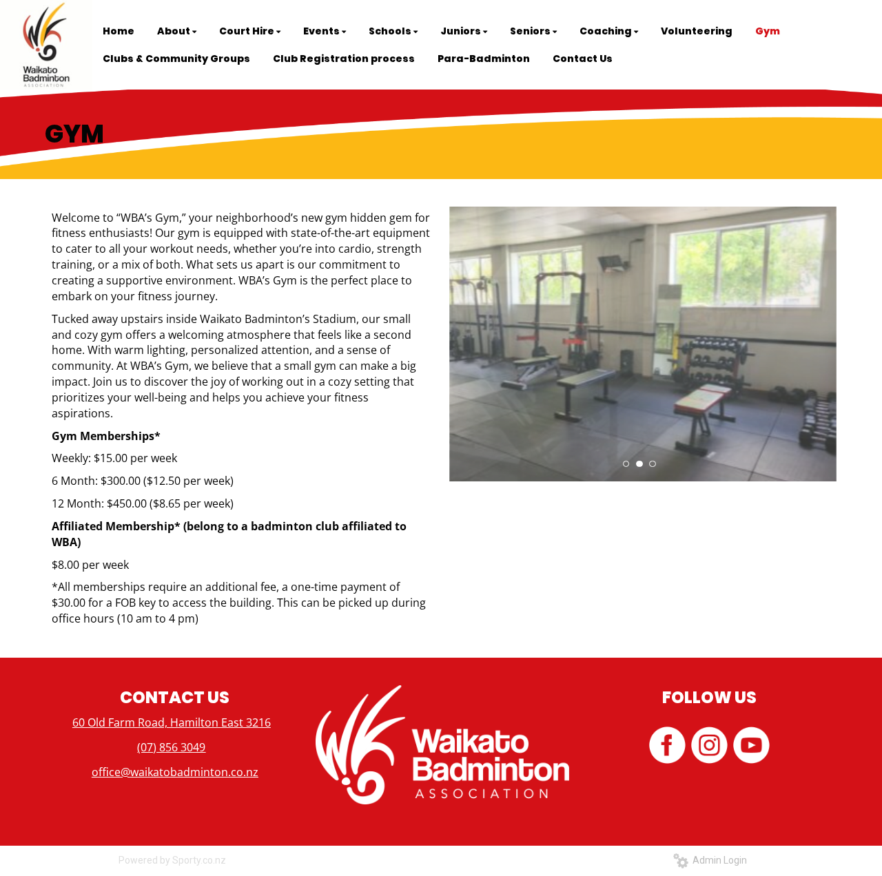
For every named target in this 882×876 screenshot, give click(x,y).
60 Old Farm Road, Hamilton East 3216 (171, 722)
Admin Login (717, 860)
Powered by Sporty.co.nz (172, 860)
